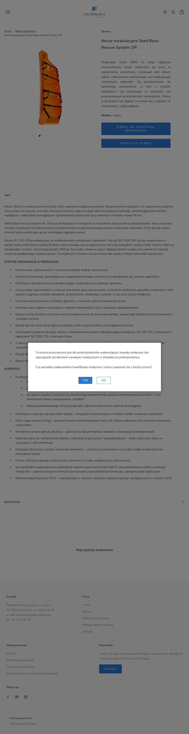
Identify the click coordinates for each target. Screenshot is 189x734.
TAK (85, 380)
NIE (103, 380)
